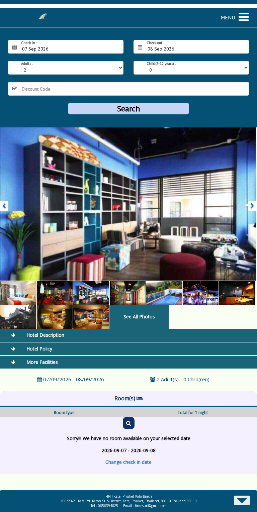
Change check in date (128, 462)
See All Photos (139, 316)
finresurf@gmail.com (151, 505)
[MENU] (246, 12)
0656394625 (108, 505)
